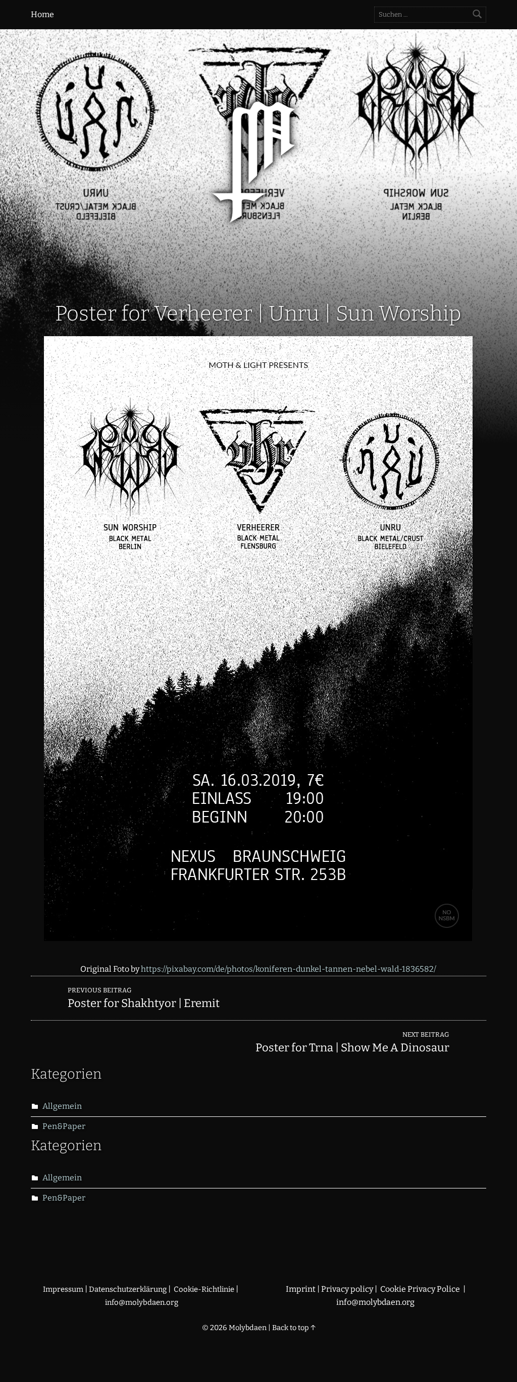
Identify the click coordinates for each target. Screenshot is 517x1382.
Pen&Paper (63, 1126)
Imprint (301, 1289)
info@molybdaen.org (141, 1302)
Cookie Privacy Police (420, 1289)
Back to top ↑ (294, 1327)
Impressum (63, 1289)
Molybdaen (248, 1327)
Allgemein (62, 1106)
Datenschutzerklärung (128, 1289)
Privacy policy (347, 1289)
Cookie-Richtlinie (205, 1289)
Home (42, 14)
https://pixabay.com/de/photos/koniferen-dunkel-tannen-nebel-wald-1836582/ (288, 969)
